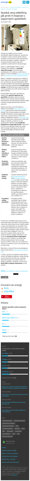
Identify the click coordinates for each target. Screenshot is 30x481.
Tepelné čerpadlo (7, 436)
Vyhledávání (27, 2)
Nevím (4, 330)
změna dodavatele (7, 428)
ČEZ (4, 431)
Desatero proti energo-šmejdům (10, 462)
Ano (3, 312)
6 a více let (5, 371)
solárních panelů (24, 117)
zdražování (24, 271)
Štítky (3, 271)
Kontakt (4, 447)
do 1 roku (5, 353)
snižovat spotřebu (22, 74)
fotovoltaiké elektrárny (18, 176)
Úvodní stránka (5, 7)
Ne (3, 324)
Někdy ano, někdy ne (9, 318)
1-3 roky (4, 359)
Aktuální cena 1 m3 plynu (8, 459)
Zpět (5, 277)
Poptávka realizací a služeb (9, 450)
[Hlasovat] (15, 314)
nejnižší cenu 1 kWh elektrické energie (16, 75)
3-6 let (4, 365)
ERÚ (17, 426)
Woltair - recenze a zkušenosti (10, 453)
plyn (23, 428)
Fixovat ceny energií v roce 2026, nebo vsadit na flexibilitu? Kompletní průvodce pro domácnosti (14, 387)
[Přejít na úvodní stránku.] (7, 3)
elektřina (17, 428)
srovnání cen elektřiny (8, 423)
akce (13, 434)
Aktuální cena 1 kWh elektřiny (10, 456)
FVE (18, 434)
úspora (17, 271)
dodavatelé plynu (7, 420)
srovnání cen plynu (19, 420)
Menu (24, 2)
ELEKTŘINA (9, 291)
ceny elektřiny (10, 271)
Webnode (14, 475)
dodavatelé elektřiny (8, 426)
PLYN (6, 288)
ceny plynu (18, 431)
